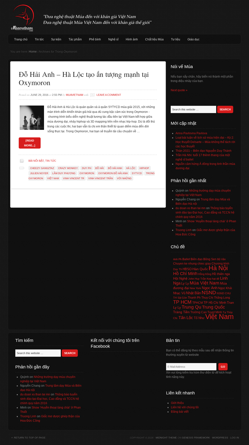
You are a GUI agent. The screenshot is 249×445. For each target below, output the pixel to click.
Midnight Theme (166, 437)
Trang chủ (20, 39)
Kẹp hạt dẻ (213, 278)
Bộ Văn (221, 259)
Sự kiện (56, 39)
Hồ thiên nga (221, 274)
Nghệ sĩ (113, 39)
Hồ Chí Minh (185, 273)
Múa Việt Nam (124, 17)
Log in (234, 437)
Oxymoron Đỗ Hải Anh (113, 173)
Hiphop (144, 168)
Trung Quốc (213, 307)
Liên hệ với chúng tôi (185, 407)
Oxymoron (87, 173)
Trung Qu (191, 307)
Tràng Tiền (181, 312)
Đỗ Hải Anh (115, 168)
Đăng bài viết (179, 411)
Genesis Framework (196, 437)
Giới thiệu (177, 403)
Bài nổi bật (36, 160)
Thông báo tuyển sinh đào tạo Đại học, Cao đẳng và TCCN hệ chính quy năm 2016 (205, 212)
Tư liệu (175, 39)
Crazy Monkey (68, 168)
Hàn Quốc (200, 269)
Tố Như (199, 318)
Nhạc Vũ (179, 293)
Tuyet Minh (214, 312)
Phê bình (95, 39)
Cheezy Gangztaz (42, 168)
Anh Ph (177, 259)
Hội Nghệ (180, 278)
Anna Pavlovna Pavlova (191, 133)
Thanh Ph (194, 297)
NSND (209, 292)
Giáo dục (193, 39)
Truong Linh (184, 230)
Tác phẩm (75, 39)
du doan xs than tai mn (190, 208)
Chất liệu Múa (154, 39)
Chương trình (220, 263)
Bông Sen (209, 259)
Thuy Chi (207, 297)
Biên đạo (197, 259)
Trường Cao (198, 312)
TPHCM (197, 302)
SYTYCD (137, 173)
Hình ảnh (132, 39)
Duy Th (177, 269)
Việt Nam (53, 178)
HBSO (187, 269)
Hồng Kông (204, 274)
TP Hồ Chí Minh (215, 302)
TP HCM (182, 302)
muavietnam (74, 94)
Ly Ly (185, 283)
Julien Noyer (39, 173)
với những (124, 178)
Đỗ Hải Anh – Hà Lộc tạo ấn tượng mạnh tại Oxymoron (84, 78)
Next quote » (179, 90)
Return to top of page (29, 437)
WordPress (220, 437)
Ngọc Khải (225, 288)
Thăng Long (222, 297)
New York (195, 288)
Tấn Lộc (185, 317)
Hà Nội (218, 268)
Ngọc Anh (209, 288)
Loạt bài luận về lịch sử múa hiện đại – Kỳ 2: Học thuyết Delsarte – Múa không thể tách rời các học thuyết (205, 142)
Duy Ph (86, 168)
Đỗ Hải (99, 168)
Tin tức (39, 39)
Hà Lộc (130, 168)
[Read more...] (29, 143)
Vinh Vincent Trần (100, 178)
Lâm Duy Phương (63, 173)
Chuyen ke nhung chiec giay (192, 263)
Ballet (186, 259)
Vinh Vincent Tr (73, 178)
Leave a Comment (109, 94)
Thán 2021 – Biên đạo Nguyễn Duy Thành (203, 150)
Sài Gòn (182, 297)
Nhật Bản (193, 293)
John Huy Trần (197, 278)
